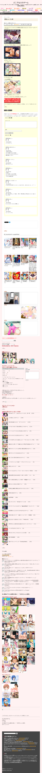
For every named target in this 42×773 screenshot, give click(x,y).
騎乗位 (18, 762)
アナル (29, 755)
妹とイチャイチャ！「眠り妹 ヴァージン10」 (18, 501)
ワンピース (35, 758)
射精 (16, 760)
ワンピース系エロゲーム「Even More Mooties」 (13, 741)
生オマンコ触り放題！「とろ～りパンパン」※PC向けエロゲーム (17, 746)
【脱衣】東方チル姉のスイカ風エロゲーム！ (8, 281)
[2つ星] (16, 24)
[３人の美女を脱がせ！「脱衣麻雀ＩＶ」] (24, 272)
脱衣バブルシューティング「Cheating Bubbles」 (18, 541)
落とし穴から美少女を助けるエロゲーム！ (17, 457)
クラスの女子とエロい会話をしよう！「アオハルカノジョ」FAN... (22, 439)
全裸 (5, 760)
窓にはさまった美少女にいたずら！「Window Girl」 (19, 519)
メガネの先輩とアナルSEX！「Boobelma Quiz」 (16, 281)
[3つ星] (17, 24)
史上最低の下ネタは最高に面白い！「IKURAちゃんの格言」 (16, 594)
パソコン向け (8, 758)
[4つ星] (18, 24)
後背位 (23, 760)
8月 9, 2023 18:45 (8, 202)
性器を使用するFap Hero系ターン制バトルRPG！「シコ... (20, 475)
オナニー (10, 757)
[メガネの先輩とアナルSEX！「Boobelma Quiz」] (16, 272)
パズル (5, 110)
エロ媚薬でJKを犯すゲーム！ (10, 740)
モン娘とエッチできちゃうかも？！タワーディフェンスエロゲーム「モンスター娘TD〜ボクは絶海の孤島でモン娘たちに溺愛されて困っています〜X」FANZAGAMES (33, 268)
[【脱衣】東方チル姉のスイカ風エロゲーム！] (8, 272)
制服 (7, 760)
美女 (36, 10)
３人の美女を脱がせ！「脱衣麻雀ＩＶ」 (24, 281)
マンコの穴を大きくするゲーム (15, 528)
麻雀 (21, 762)
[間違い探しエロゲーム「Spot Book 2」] (33, 272)
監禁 (11, 762)
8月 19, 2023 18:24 (8, 150)
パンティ (14, 758)
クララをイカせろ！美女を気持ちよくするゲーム (18, 426)
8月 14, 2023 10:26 (8, 171)
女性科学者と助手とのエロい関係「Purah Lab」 (16, 247)
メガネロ (32, 758)
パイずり (34, 757)
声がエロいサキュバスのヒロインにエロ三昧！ (18, 532)
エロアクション (17, 11)
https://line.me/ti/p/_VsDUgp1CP (12, 154)
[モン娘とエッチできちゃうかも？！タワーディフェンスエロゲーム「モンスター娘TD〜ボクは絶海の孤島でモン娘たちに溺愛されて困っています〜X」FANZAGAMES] (33, 255)
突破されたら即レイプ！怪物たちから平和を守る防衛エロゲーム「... (22, 444)
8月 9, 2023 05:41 (8, 211)
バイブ (28, 757)
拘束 (29, 760)
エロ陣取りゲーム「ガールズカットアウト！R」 (8, 264)
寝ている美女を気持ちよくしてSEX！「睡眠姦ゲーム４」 (20, 479)
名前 (6, 129)
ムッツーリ (26, 758)
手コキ (27, 760)
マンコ (23, 758)
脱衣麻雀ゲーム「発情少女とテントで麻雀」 (32, 247)
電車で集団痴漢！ (12, 537)
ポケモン (20, 758)
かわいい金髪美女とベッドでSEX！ (11, 739)
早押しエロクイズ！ (13, 466)
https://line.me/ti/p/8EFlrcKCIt (11, 175)
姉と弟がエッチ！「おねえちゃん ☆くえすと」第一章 (19, 413)
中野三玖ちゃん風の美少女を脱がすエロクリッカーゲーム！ (20, 523)
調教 (13, 762)
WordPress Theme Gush (7, 770)
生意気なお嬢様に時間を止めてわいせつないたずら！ (19, 488)
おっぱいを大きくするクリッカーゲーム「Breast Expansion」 (16, 743)
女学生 (10, 760)
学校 (14, 760)
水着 (31, 760)
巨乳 (19, 760)
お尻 (13, 755)
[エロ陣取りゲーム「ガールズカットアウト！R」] (8, 255)
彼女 (21, 760)
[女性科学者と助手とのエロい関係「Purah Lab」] (16, 238)
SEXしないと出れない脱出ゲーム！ (16, 484)
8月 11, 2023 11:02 (8, 192)
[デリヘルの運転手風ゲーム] (24, 238)
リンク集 (4, 721)
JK (8, 755)
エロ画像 (6, 757)
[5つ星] (19, 24)
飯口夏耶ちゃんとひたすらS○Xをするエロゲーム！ (19, 510)
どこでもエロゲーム (21, 2)
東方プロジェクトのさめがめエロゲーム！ (17, 453)
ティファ (20, 757)
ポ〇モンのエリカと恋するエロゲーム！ (16, 435)
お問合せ (4, 720)
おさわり (10, 755)
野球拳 (15, 762)
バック (31, 757)
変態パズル (10, 110)
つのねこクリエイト (24, 755)
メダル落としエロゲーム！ (14, 417)
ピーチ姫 (17, 758)
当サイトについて (5, 724)
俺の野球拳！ (11, 497)
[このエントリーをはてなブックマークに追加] (9, 222)
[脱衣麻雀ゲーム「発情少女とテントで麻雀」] (33, 238)
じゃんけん (19, 755)
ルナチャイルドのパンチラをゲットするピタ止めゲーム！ (19, 587)
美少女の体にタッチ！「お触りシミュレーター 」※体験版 (20, 515)
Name (27, 368)
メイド (29, 758)
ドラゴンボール (24, 757)
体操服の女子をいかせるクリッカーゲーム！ (16, 577)
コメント (7, 120)
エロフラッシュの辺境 (33, 755)
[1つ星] (14, 24)
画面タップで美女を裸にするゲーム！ (11, 738)
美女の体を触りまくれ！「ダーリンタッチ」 (17, 422)
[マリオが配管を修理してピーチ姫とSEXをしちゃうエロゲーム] (16, 255)
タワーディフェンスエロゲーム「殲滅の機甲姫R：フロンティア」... (22, 506)
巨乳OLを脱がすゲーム (13, 492)
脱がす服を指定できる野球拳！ (10, 748)
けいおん (16, 755)
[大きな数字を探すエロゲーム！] (24, 255)
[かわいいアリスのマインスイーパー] (8, 238)
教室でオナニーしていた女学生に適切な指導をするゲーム (20, 448)
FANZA (5, 755)
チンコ (17, 757)
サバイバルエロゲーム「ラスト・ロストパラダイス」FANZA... (21, 470)
